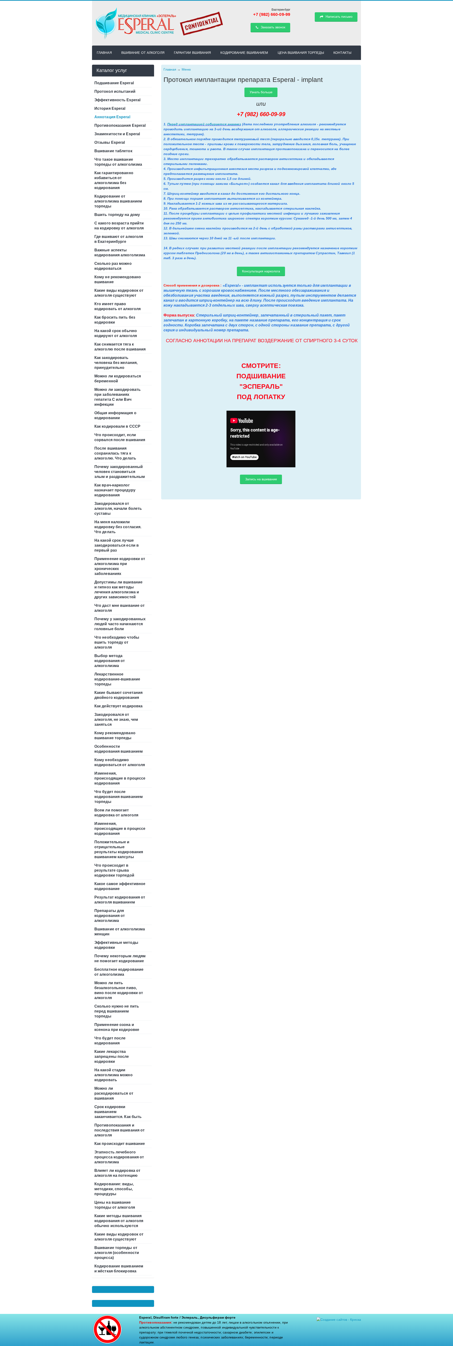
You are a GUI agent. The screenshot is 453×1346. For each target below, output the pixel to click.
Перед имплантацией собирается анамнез (204, 124)
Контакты (342, 53)
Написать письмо (338, 16)
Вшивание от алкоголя (142, 53)
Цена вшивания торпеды (301, 53)
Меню (186, 69)
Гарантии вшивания (192, 53)
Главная (104, 53)
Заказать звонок (272, 27)
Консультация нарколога (261, 271)
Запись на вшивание (261, 479)
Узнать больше (261, 92)
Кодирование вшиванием (244, 53)
